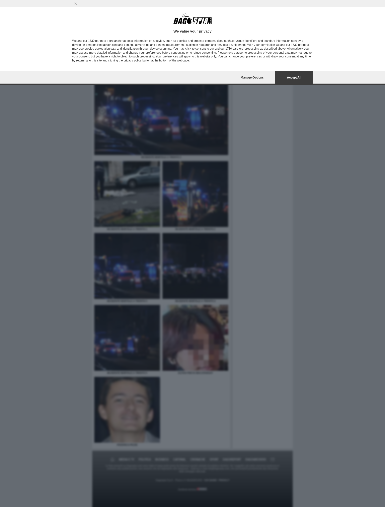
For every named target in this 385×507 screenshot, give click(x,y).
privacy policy (133, 60)
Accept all (294, 77)
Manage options (252, 77)
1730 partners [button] (97, 40)
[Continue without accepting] (75, 3)
